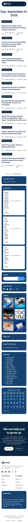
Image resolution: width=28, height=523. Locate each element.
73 (11, 174)
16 (8, 403)
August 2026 (10, 357)
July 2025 (9, 380)
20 (20, 402)
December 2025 (11, 371)
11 (14, 399)
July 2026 (9, 359)
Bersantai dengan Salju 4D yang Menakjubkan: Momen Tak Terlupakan (13, 103)
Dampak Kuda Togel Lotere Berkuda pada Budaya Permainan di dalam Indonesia (14, 28)
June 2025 (9, 382)
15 (4, 403)
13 (20, 399)
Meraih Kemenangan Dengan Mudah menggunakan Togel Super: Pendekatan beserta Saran (14, 118)
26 (17, 406)
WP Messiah (17, 518)
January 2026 (10, 369)
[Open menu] (24, 4)
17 (11, 403)
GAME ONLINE (7, 21)
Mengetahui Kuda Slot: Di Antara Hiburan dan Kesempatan (13, 88)
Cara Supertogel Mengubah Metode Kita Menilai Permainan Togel (13, 60)
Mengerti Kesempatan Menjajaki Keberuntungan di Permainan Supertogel (13, 160)
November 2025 (11, 373)
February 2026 (10, 368)
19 (17, 403)
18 (14, 403)
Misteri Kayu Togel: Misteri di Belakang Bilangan (12, 146)
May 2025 (9, 383)
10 (11, 399)
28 (23, 406)
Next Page (18, 174)
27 (20, 406)
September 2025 (11, 376)
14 (23, 399)
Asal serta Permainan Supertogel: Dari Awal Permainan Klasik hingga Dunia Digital (14, 44)
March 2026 (10, 366)
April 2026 (9, 364)
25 (14, 406)
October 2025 (10, 375)
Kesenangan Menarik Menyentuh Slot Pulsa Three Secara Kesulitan (14, 75)
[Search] (21, 279)
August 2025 (10, 378)
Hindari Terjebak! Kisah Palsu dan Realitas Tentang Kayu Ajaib (14, 132)
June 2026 (9, 361)
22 (4, 406)
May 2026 (9, 362)
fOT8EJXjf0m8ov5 (10, 33)
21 (23, 403)
